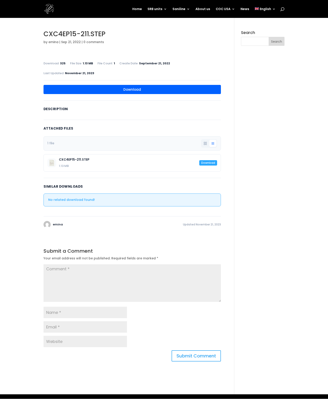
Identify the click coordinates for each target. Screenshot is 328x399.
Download (132, 89)
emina (53, 42)
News (245, 9)
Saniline (178, 9)
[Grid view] (205, 143)
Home (137, 9)
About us (202, 9)
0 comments (93, 42)
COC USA (223, 9)
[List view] (212, 143)
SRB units (154, 9)
